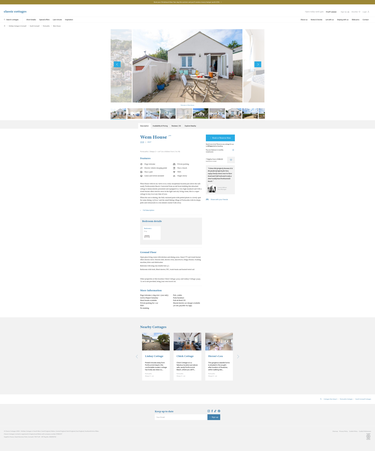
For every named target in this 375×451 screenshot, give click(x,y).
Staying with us (342, 20)
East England (80, 431)
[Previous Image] (117, 64)
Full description (148, 210)
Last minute (57, 20)
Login (365, 12)
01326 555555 (331, 12)
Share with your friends (219, 199)
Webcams (355, 20)
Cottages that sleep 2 (330, 399)
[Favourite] (231, 160)
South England (45, 431)
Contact (366, 20)
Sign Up (344, 12)
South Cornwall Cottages (363, 399)
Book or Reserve (219, 138)
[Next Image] (257, 64)
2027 (149, 142)
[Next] (237, 356)
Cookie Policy (353, 431)
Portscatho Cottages (346, 399)
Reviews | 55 (176, 126)
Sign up (215, 417)
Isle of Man (95, 431)
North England (70, 431)
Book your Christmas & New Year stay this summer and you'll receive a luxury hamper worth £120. (187, 2)
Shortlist (354, 12)
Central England (61, 431)
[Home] (4, 25)
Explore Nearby (190, 126)
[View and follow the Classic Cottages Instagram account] (209, 412)
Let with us (330, 20)
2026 (142, 142)
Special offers (44, 20)
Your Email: (160, 417)
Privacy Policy (343, 431)
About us (304, 20)
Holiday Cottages (26, 431)
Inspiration (69, 20)
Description (144, 126)
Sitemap (335, 431)
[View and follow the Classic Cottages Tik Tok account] (215, 412)
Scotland (87, 431)
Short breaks (31, 20)
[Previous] (137, 356)
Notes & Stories (316, 20)
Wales (53, 431)
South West (37, 431)
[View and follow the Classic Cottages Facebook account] (212, 412)
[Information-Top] (233, 150)
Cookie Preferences (365, 431)
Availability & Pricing (160, 126)
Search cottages (12, 20)
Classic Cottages (10, 431)
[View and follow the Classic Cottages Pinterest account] (219, 412)
